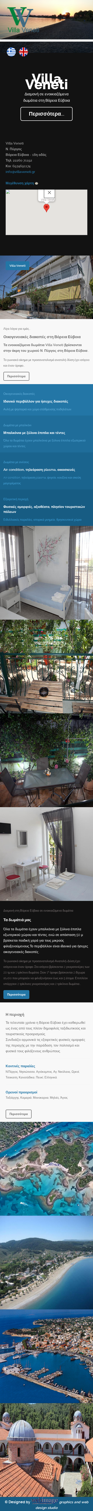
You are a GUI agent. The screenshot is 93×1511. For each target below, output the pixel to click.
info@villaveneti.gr (20, 172)
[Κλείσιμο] (49, 192)
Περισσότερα (16, 376)
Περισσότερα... (46, 114)
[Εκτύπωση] (36, 183)
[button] (46, 208)
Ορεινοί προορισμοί (21, 1092)
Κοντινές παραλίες (20, 1066)
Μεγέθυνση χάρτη (20, 183)
